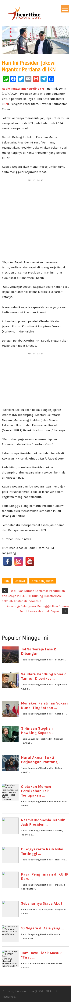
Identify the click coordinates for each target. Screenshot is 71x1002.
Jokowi (20, 581)
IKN (5, 104)
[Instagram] (18, 561)
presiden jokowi (43, 581)
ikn (6, 581)
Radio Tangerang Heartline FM (23, 88)
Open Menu (65, 8)
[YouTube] (29, 561)
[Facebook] (7, 561)
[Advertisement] (35, 222)
